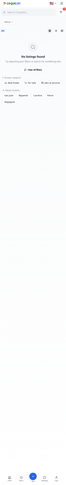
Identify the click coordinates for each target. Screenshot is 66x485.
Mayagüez (9, 101)
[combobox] (26, 12)
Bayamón (23, 95)
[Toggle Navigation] (61, 3)
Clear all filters (35, 69)
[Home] (11, 3)
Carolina (37, 95)
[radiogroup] (56, 31)
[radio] (49, 31)
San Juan (9, 95)
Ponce (50, 95)
